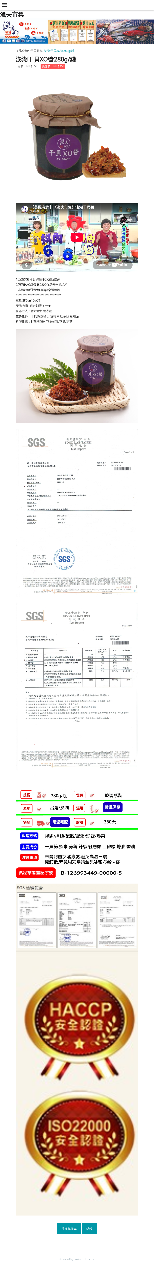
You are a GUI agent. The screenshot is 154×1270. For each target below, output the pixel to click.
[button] (5, 5)
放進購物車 (69, 1229)
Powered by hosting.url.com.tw (77, 1259)
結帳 (89, 1229)
